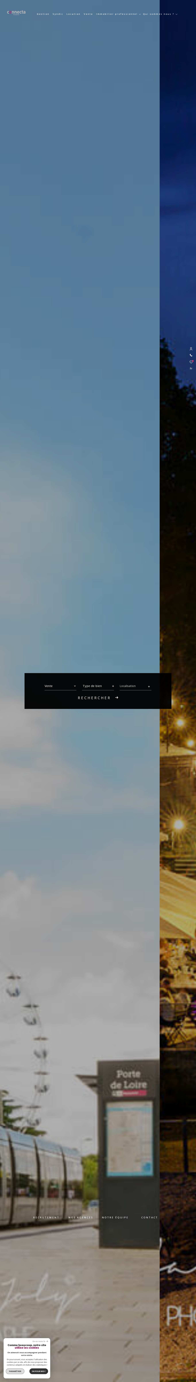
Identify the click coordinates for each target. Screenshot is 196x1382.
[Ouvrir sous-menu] (139, 14)
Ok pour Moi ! (39, 1371)
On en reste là (38, 1341)
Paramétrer (15, 1371)
